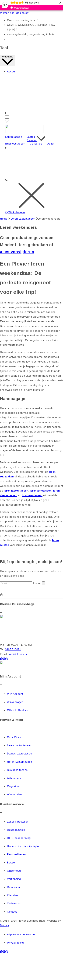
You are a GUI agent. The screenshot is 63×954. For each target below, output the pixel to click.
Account (12, 71)
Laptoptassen (13, 136)
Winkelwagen (15, 701)
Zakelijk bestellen (18, 821)
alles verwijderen (17, 252)
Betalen (11, 862)
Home (3, 218)
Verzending (14, 878)
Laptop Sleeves (32, 138)
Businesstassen (15, 143)
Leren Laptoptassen (23, 218)
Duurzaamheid (16, 829)
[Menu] (7, 118)
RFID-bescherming (19, 837)
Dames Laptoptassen (20, 753)
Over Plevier (15, 737)
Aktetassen (14, 778)
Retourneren (14, 887)
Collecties (36, 143)
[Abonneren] (43, 583)
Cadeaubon (14, 903)
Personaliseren (16, 854)
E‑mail (37, 583)
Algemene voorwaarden (21, 934)
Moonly (4, 925)
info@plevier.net (19, 654)
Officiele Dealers (17, 710)
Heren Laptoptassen (19, 761)
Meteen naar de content (14, 12)
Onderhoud (14, 870)
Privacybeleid (15, 942)
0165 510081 (13, 649)
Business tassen (17, 769)
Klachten (12, 895)
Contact (12, 911)
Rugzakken (14, 786)
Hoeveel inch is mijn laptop (23, 846)
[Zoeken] (31, 177)
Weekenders (15, 794)
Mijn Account (15, 693)
